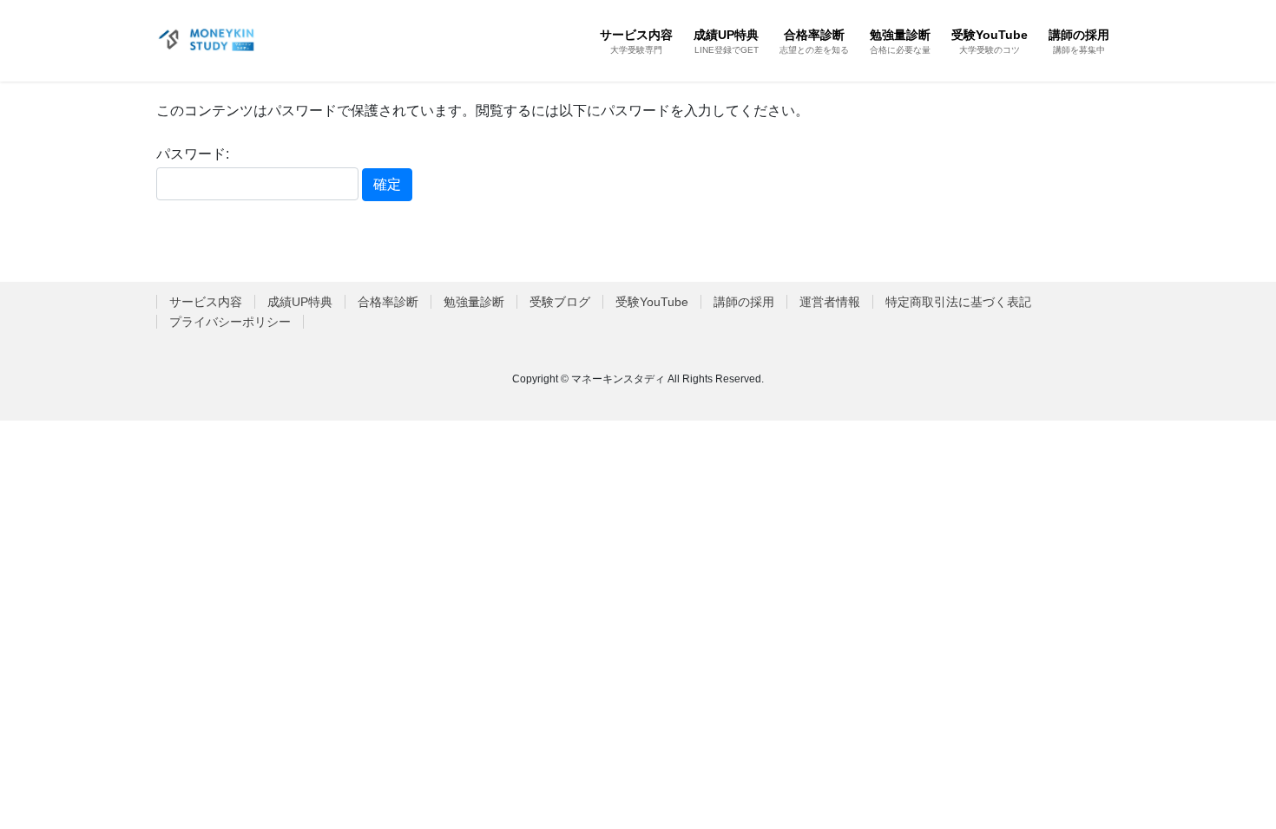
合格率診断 (388, 302)
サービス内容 (205, 302)
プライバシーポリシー (230, 322)
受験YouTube (651, 302)
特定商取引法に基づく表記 (958, 302)
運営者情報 (829, 302)
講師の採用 (744, 302)
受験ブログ (559, 302)
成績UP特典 (299, 302)
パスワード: (192, 154)
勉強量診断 (474, 302)
